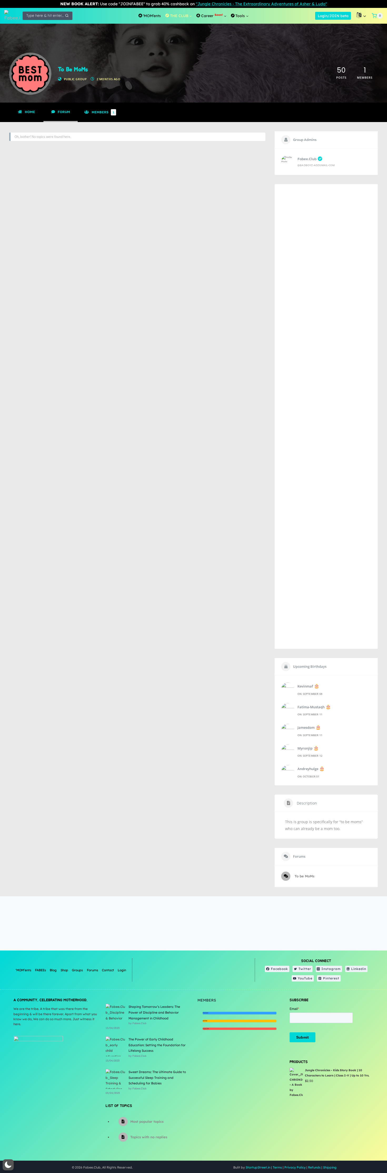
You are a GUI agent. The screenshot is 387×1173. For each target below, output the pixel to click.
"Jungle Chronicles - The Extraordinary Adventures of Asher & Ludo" (261, 3)
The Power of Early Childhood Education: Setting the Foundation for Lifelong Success (157, 1045)
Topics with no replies (148, 1137)
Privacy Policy (295, 1167)
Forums (92, 970)
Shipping (329, 1167)
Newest (205, 1013)
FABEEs (40, 970)
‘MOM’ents (23, 970)
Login (122, 970)
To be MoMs (304, 876)
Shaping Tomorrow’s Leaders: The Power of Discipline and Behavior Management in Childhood (154, 1012)
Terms (277, 1167)
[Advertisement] (326, 416)
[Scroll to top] (369, 1151)
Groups (77, 970)
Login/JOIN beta (333, 15)
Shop (64, 970)
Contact (108, 970)
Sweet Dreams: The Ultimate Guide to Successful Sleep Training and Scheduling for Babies (157, 1077)
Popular (206, 1029)
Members (103, 112)
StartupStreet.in (258, 1167)
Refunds (314, 1167)
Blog (53, 970)
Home (30, 112)
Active (205, 1021)
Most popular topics (146, 1121)
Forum (64, 112)
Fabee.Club (306, 159)
